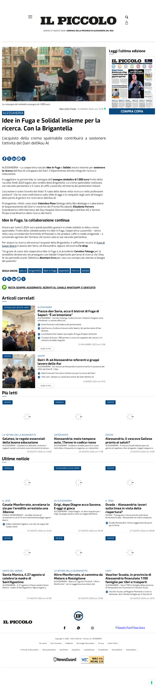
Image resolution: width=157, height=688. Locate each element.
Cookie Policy (113, 643)
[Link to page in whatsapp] (19, 159)
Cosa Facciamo (56, 643)
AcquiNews (76, 650)
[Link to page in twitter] (9, 159)
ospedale (64, 270)
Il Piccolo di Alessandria (29, 650)
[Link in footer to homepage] (78, 616)
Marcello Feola (67, 109)
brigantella (35, 270)
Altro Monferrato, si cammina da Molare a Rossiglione (78, 576)
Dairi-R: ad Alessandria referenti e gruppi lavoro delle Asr (68, 361)
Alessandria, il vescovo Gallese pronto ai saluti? (128, 440)
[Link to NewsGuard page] (65, 660)
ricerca (75, 270)
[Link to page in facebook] (4, 159)
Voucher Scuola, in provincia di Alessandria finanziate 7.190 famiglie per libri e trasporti (128, 578)
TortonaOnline (117, 650)
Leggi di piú (45, 349)
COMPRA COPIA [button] (132, 111)
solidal (85, 270)
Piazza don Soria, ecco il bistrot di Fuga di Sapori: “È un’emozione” (68, 313)
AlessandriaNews (49, 650)
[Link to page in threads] (23, 159)
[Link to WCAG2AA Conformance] (91, 660)
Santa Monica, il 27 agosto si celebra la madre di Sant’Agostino (23, 578)
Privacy (101, 643)
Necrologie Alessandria (86, 643)
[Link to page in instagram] (92, 628)
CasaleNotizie (89, 650)
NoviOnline (64, 650)
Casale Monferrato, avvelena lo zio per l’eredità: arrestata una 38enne (26, 508)
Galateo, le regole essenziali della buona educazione (23, 440)
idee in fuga (50, 270)
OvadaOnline (103, 650)
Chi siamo (43, 643)
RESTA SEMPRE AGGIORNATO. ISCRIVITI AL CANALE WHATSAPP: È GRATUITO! (52, 287)
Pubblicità (69, 643)
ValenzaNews (131, 650)
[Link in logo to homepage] (78, 22)
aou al (23, 270)
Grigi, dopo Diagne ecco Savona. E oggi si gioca (77, 506)
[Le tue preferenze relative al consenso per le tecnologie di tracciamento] (152, 683)
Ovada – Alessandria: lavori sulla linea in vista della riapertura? (126, 508)
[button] (127, 17)
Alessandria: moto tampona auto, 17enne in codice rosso (75, 440)
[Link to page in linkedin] (14, 159)
